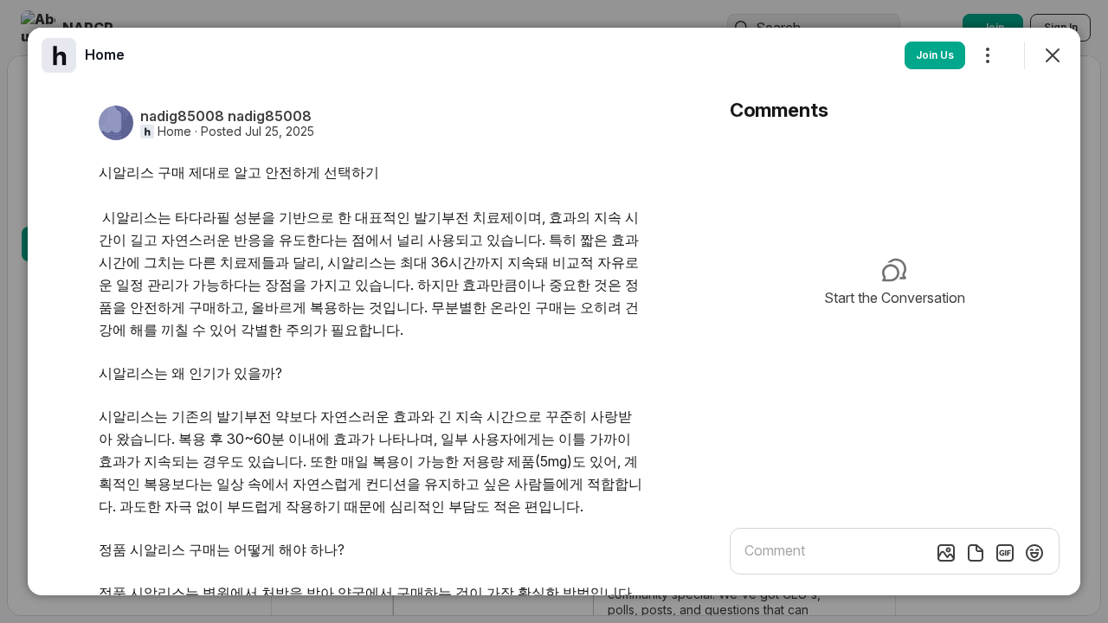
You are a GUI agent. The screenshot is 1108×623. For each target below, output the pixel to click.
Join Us (935, 54)
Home (174, 131)
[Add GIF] (1005, 553)
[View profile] (59, 55)
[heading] (105, 54)
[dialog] (554, 311)
